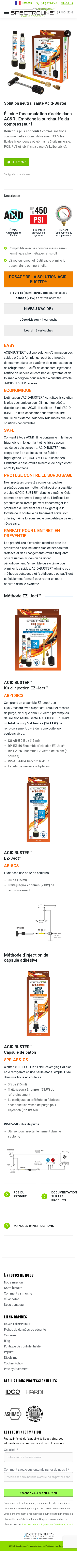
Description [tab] (12, 196)
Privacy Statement (16, 1369)
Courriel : (11, 1450)
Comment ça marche (18, 1293)
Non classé (23, 174)
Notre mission (13, 1282)
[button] (67, 33)
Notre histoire (13, 1288)
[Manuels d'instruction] (38, 1226)
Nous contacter (14, 1305)
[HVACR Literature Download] (44, 1196)
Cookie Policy (13, 1363)
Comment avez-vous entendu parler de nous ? (36, 1469)
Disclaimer (11, 1357)
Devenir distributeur (17, 1324)
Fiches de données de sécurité (25, 1329)
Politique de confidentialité (22, 1346)
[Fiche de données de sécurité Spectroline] (7, 1194)
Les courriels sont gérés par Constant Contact (47, 1524)
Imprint (8, 1352)
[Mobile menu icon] (6, 12)
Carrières (10, 1335)
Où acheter (67, 3)
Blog (7, 1341)
